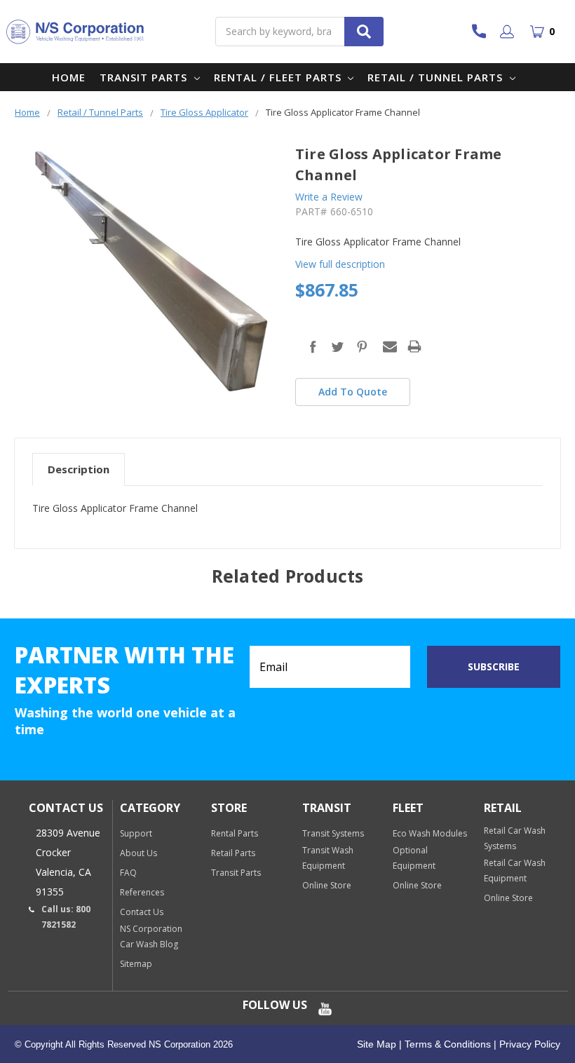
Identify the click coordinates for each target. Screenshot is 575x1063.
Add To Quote (352, 391)
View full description (340, 264)
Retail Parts (233, 853)
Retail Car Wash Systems (515, 838)
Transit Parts (145, 77)
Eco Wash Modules (430, 833)
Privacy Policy (528, 1044)
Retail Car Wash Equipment (515, 870)
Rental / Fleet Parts (279, 77)
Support (136, 833)
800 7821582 (486, 31)
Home (69, 77)
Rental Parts (234, 833)
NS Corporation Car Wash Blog (151, 936)
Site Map (376, 1044)
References (142, 892)
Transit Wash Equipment (327, 858)
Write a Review (329, 196)
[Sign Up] (509, 31)
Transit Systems (333, 833)
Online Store (326, 885)
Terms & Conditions (446, 1044)
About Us (138, 853)
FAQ (128, 873)
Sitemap (136, 964)
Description (78, 469)
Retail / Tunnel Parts (436, 77)
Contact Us (141, 912)
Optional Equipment (414, 858)
